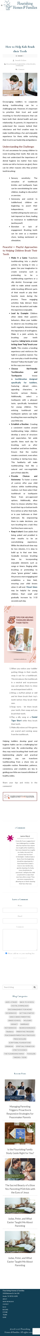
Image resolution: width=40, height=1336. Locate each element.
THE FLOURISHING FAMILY (14, 1054)
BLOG (4, 1307)
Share (20, 56)
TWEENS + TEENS (19, 1057)
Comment (20, 927)
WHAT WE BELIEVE (8, 1301)
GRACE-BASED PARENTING (19, 1017)
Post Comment (20, 958)
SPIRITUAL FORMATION (25, 1046)
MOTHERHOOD (11, 1028)
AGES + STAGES (11, 1002)
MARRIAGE (24, 1024)
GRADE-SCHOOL (14, 1020)
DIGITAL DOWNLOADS (19, 1006)
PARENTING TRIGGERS (25, 1032)
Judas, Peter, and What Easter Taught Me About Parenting (20, 1222)
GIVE (4, 1317)
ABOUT (5, 1299)
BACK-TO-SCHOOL (27, 1002)
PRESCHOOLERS (20, 1039)
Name (20, 905)
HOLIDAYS (27, 1020)
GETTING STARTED (26, 1013)
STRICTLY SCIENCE (20, 1050)
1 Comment (20, 69)
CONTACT (6, 1304)
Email (20, 916)
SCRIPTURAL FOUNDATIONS (20, 1043)
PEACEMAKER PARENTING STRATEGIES (20, 64)
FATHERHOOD (11, 1013)
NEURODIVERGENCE (27, 1028)
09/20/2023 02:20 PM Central (25, 838)
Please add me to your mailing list (21, 953)
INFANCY (14, 1024)
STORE (5, 1312)
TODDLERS (19, 66)
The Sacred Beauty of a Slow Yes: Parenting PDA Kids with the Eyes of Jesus (20, 1189)
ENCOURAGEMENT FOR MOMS (20, 1009)
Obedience (10, 1032)
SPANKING (9, 1046)
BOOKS (5, 1309)
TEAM (5, 1315)
